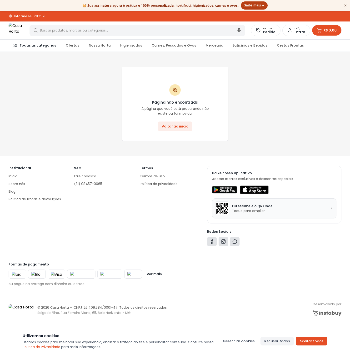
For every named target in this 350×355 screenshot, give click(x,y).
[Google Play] (224, 190)
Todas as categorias (38, 45)
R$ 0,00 (330, 30)
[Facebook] (212, 242)
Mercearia (214, 45)
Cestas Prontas (290, 45)
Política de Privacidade (41, 346)
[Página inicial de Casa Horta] (16, 30)
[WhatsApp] (235, 242)
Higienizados (131, 45)
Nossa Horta (100, 45)
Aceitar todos (312, 341)
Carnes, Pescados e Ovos (174, 45)
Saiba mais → (254, 5)
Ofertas (72, 45)
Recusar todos (277, 341)
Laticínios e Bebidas (250, 45)
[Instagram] (223, 242)
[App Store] (254, 190)
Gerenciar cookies (239, 341)
